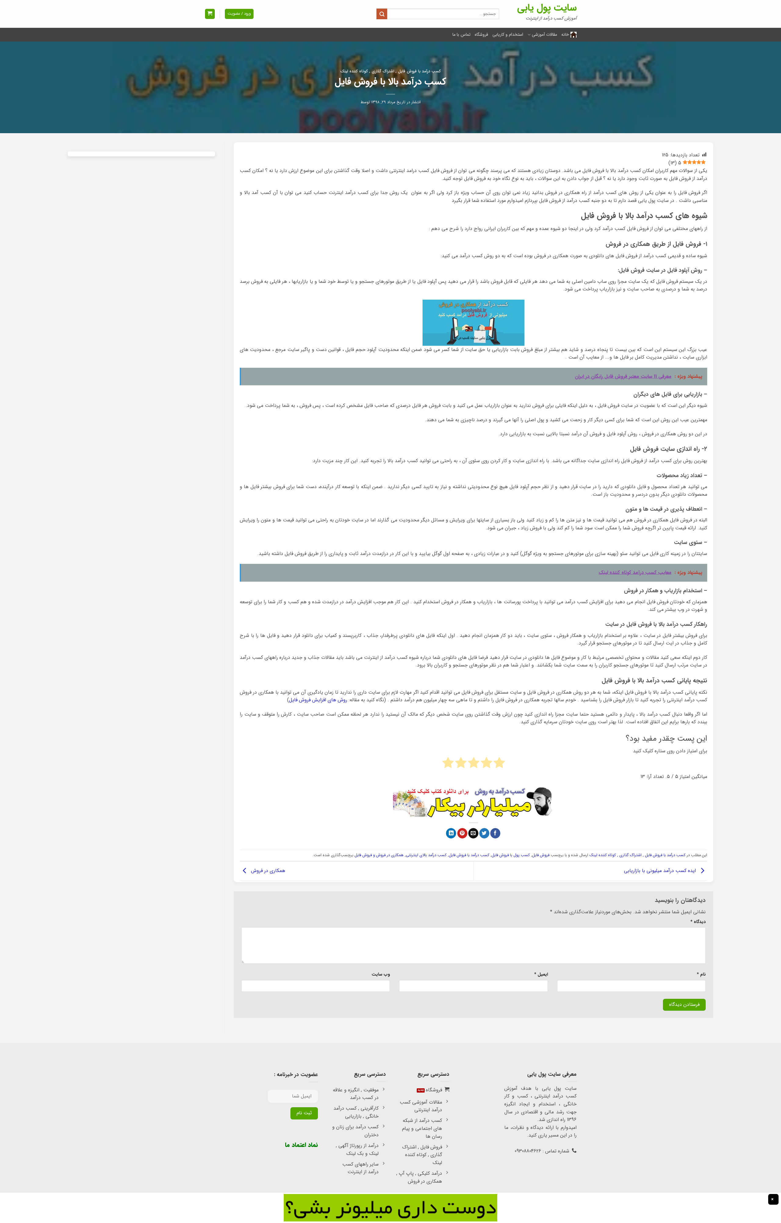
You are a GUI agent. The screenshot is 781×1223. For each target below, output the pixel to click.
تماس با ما (461, 34)
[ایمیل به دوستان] (473, 833)
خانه (565, 34)
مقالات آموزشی (544, 34)
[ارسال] (381, 14)
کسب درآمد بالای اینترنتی (426, 855)
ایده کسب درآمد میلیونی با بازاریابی (660, 870)
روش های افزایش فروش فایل (318, 700)
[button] (210, 14)
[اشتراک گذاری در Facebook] (495, 833)
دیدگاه (698, 921)
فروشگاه (481, 34)
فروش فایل (540, 855)
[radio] (499, 764)
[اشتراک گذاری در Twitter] (484, 833)
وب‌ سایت (381, 974)
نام (701, 974)
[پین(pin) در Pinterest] (462, 833)
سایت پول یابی (547, 8)
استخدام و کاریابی (508, 34)
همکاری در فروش (267, 870)
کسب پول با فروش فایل (510, 855)
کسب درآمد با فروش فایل (469, 855)
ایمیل (541, 974)
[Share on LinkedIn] (451, 833)
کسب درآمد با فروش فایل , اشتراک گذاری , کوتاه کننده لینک (390, 71)
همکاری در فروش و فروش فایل (379, 855)
